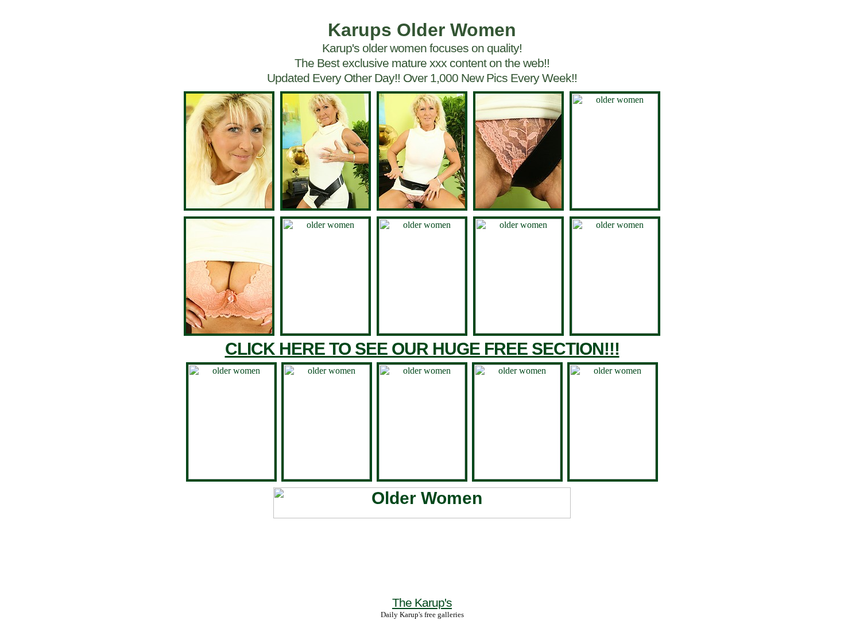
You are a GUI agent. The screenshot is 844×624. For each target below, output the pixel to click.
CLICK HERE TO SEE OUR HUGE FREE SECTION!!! (422, 348)
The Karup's (422, 602)
